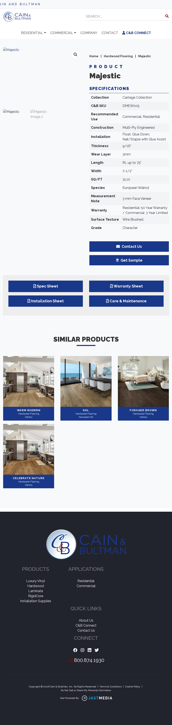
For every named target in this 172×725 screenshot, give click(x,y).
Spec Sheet (47, 286)
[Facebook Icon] (75, 650)
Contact (110, 33)
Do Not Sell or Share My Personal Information (86, 690)
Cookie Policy (132, 686)
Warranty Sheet (128, 286)
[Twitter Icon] (96, 650)
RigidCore (35, 596)
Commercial (61, 33)
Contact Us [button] (131, 246)
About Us (86, 620)
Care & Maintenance (128, 301)
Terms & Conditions (111, 686)
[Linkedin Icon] (89, 650)
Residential (32, 33)
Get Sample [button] (131, 260)
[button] (75, 54)
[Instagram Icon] (82, 650)
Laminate (35, 591)
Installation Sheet (47, 301)
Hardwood (35, 586)
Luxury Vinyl (35, 581)
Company (88, 33)
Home (93, 56)
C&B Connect (138, 33)
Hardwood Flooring (118, 56)
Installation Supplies (35, 601)
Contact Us (86, 630)
